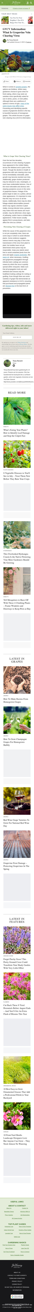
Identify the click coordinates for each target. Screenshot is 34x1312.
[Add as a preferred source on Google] (17, 1297)
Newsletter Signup (9, 1211)
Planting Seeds (25, 1245)
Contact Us (25, 1208)
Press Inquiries (9, 1215)
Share (7, 81)
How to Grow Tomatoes (25, 1226)
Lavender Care (9, 1233)
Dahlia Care (17, 1236)
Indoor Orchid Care (9, 1230)
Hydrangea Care (9, 1226)
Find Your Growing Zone (9, 1245)
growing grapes (21, 87)
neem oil (6, 257)
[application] (17, 304)
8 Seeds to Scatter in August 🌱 (21, 8)
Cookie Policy (17, 1284)
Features (28, 42)
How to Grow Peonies (25, 1233)
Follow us (18, 81)
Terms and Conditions (17, 1278)
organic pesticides (20, 255)
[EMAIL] (14, 365)
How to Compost (25, 1251)
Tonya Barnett (13, 40)
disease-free (10, 286)
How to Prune (9, 1248)
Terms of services (22, 342)
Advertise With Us (25, 1211)
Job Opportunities (25, 1215)
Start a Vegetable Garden (17, 1255)
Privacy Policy (17, 1281)
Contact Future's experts (17, 1275)
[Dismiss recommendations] (31, 14)
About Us (9, 1208)
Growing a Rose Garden (25, 1230)
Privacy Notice (23, 344)
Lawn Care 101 (25, 1248)
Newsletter (27, 81)
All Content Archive (17, 1218)
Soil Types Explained (9, 1251)
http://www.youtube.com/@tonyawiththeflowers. (19, 382)
